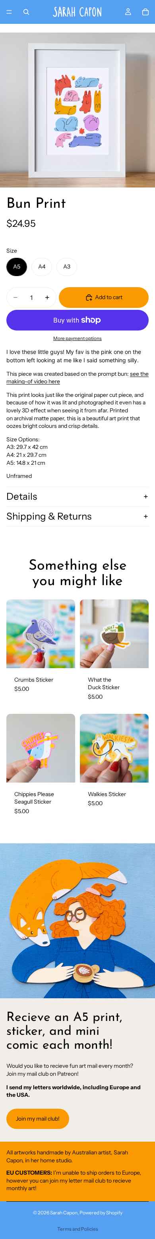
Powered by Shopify (100, 1213)
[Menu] (9, 12)
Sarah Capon (64, 1213)
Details (21, 496)
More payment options (77, 338)
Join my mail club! (38, 1118)
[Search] (26, 12)
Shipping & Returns (48, 516)
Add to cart (108, 297)
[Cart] (145, 12)
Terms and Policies (77, 1229)
